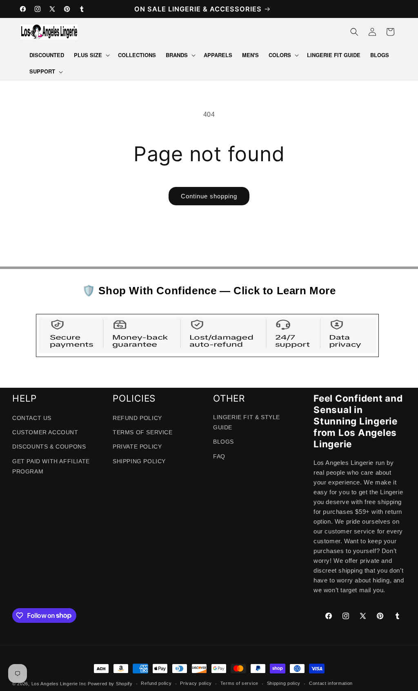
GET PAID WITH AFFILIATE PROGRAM (51, 466)
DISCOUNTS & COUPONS (49, 446)
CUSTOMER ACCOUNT (45, 432)
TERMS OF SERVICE (143, 432)
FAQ (219, 456)
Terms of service (239, 683)
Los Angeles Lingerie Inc (59, 683)
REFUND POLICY (137, 418)
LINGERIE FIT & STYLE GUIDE (246, 422)
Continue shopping (209, 196)
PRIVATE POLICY (137, 446)
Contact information (331, 683)
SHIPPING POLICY (139, 461)
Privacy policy (196, 683)
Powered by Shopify (110, 683)
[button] (91, 55)
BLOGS (223, 441)
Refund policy (156, 683)
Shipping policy (284, 683)
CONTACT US (31, 418)
